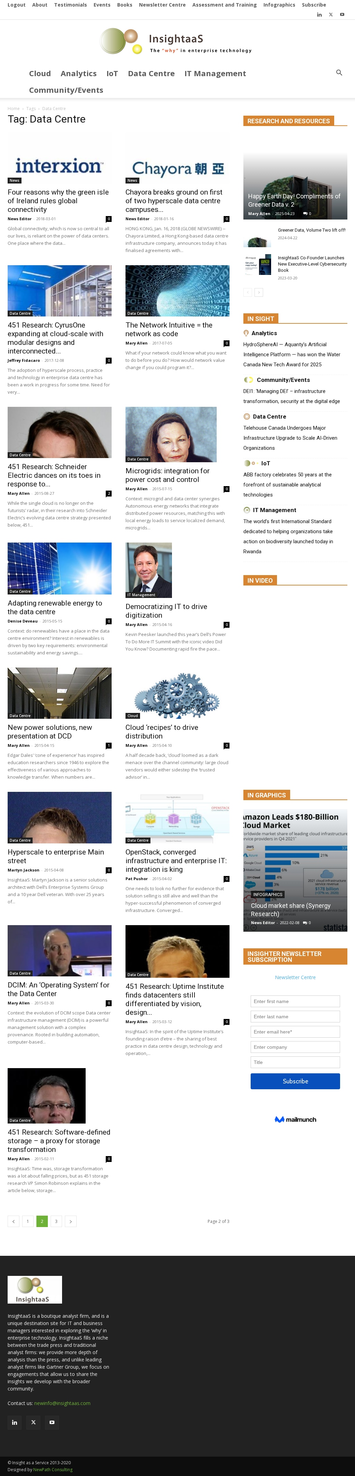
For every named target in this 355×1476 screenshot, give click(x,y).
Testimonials (70, 4)
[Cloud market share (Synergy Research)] (295, 870)
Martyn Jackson (24, 870)
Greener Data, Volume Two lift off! (312, 230)
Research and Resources (289, 121)
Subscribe (314, 4)
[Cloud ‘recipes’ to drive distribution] (177, 693)
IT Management (215, 73)
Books (124, 4)
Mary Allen (136, 343)
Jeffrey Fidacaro (24, 360)
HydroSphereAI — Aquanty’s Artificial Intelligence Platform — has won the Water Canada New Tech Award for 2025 (291, 354)
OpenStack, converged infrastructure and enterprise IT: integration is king (176, 861)
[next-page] (71, 1221)
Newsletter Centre (162, 4)
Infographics (279, 4)
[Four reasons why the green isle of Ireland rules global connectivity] (60, 158)
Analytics (79, 73)
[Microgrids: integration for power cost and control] (177, 434)
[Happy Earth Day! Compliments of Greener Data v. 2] (295, 177)
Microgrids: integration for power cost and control (167, 475)
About (39, 4)
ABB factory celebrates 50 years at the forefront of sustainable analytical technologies (287, 485)
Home (14, 108)
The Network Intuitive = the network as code (169, 329)
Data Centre (151, 73)
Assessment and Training (224, 4)
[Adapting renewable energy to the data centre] (60, 568)
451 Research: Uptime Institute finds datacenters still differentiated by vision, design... (174, 999)
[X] (331, 14)
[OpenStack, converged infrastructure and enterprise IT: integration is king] (177, 817)
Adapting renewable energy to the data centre (55, 607)
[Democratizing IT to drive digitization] (177, 570)
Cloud (40, 73)
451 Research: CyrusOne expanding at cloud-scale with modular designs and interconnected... (55, 338)
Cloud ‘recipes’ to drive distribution (161, 731)
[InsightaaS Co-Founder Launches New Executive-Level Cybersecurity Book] (257, 264)
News (14, 180)
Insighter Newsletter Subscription (284, 956)
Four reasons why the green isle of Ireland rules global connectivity (58, 201)
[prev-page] (13, 1221)
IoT (112, 73)
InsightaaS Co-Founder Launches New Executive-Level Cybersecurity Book (312, 264)
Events (102, 4)
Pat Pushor (136, 878)
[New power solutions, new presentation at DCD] (60, 693)
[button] (339, 73)
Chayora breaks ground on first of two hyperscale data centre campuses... (174, 201)
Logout (17, 4)
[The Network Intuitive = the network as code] (177, 290)
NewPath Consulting (52, 1470)
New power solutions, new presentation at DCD (50, 731)
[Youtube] (342, 14)
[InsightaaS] (177, 42)
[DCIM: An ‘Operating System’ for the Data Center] (60, 950)
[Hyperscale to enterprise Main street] (60, 817)
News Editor (20, 218)
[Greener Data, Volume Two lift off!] (257, 236)
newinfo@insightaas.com (62, 1403)
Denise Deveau (23, 621)
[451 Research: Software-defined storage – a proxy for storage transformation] (60, 1096)
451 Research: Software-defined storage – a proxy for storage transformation (59, 1141)
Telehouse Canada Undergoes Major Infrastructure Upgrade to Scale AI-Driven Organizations (290, 438)
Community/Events (66, 89)
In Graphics (267, 795)
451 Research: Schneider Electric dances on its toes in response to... (54, 475)
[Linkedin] (319, 14)
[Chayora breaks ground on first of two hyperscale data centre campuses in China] (177, 158)
